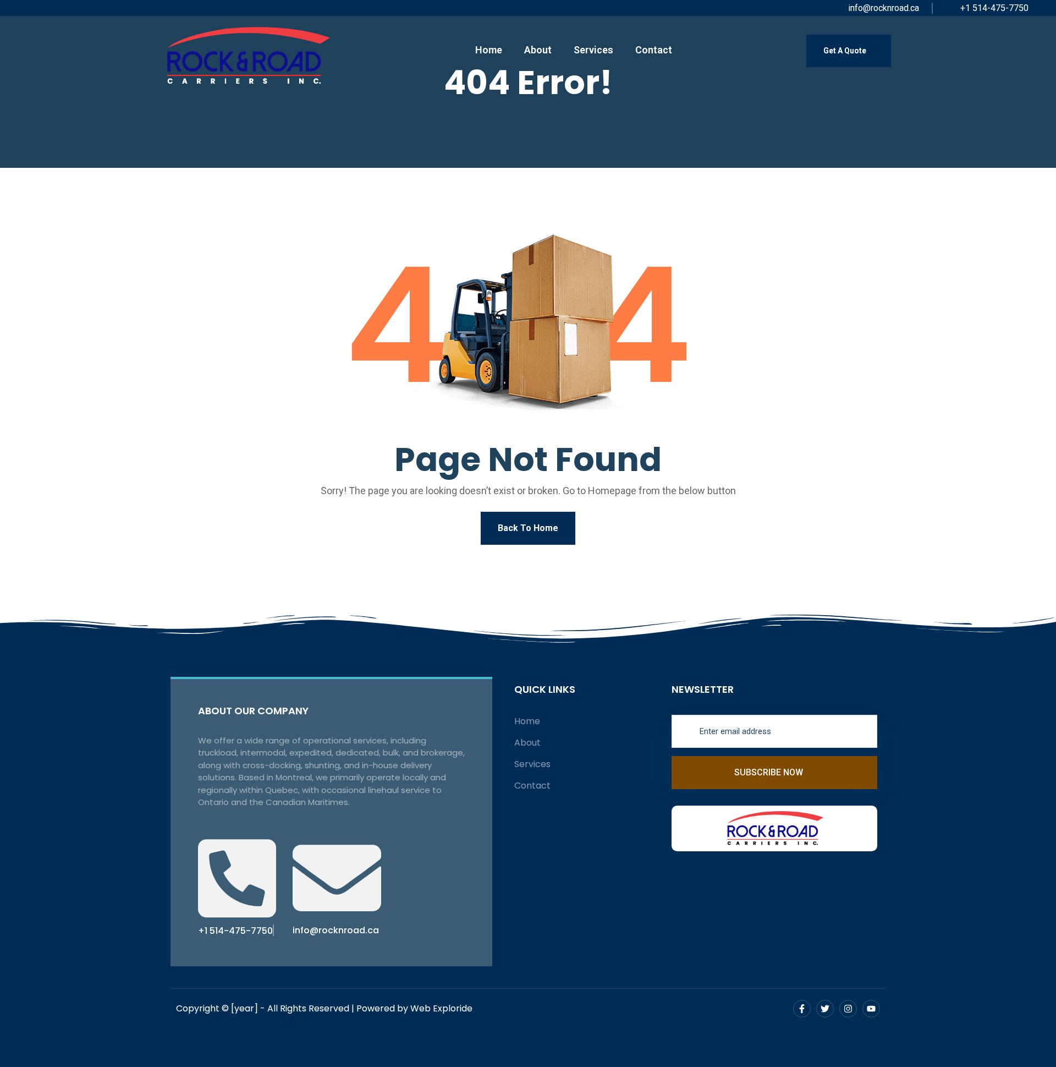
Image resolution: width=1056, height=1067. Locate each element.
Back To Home (528, 528)
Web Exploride (441, 1008)
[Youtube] (871, 1008)
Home (488, 50)
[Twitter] (825, 1008)
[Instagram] (848, 1008)
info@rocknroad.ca (882, 8)
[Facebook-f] (802, 1008)
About (538, 50)
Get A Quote (845, 50)
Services (593, 50)
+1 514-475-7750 (993, 8)
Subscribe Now (769, 772)
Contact (653, 50)
